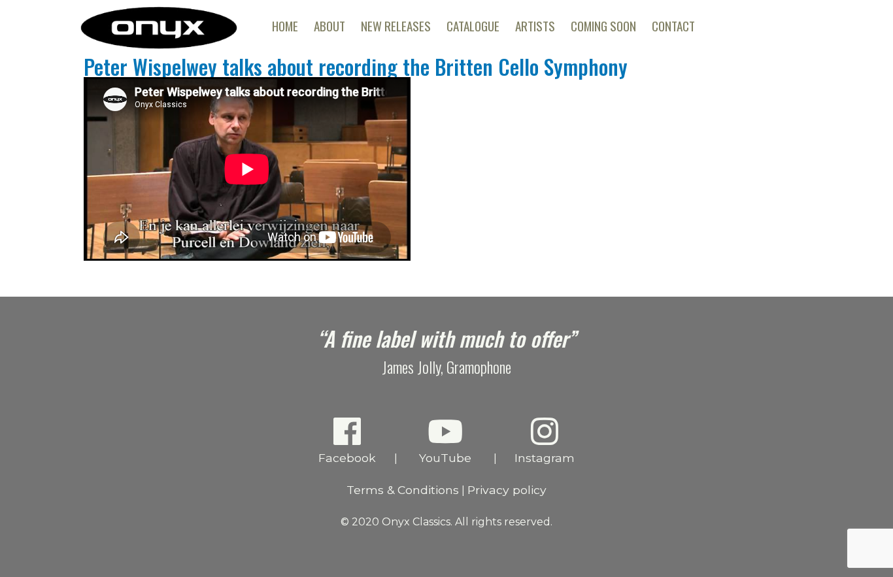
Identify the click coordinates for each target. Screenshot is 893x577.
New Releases (396, 25)
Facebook (347, 458)
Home (285, 25)
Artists (535, 25)
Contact (673, 25)
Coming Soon (603, 25)
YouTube (445, 458)
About (329, 25)
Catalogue (472, 25)
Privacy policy (507, 490)
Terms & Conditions (402, 490)
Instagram (544, 458)
